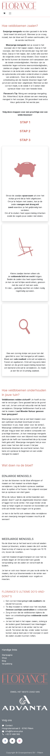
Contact (8, 725)
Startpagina (7, 655)
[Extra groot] (12, 741)
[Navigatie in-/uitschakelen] (10, 13)
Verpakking (7, 664)
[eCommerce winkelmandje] (4, 13)
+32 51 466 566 (12, 734)
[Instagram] (19, 741)
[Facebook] (5, 741)
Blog (4, 661)
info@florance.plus (14, 731)
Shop (4, 658)
